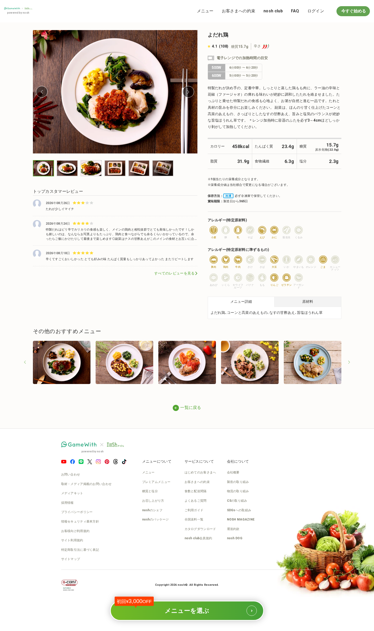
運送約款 (233, 529)
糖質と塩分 (150, 491)
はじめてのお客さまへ (200, 472)
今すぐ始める (353, 10)
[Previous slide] (42, 92)
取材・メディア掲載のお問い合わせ (86, 484)
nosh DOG (234, 538)
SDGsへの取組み (239, 510)
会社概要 (233, 472)
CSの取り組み (237, 500)
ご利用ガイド (194, 510)
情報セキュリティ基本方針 (80, 521)
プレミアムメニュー (156, 482)
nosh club (273, 10)
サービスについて (199, 461)
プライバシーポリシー (77, 512)
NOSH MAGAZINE (241, 519)
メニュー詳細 (241, 301)
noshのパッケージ (155, 519)
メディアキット (72, 493)
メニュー (205, 10)
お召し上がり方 (153, 500)
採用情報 (67, 503)
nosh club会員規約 (198, 538)
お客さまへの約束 (238, 10)
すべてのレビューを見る (174, 273)
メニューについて (156, 461)
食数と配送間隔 (196, 491)
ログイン (315, 10)
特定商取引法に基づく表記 (80, 550)
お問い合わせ (70, 474)
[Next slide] (188, 92)
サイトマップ (70, 559)
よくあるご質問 (196, 500)
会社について (238, 461)
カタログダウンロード (200, 529)
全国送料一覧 (194, 519)
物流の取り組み (238, 491)
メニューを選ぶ (169, 607)
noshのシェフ (152, 510)
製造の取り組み (238, 482)
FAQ (295, 10)
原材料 (307, 301)
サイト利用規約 (72, 540)
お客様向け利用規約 (75, 531)
